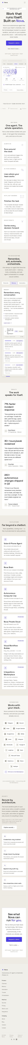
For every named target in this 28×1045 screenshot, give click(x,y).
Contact (4, 1028)
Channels (4, 983)
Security (4, 1002)
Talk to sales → (14, 945)
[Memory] (8, 376)
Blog (3, 1022)
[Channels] (4, 376)
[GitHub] (14, 1039)
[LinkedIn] (16, 1039)
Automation (5, 989)
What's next (5, 1008)
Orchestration (5, 995)
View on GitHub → (20, 90)
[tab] (4, 64)
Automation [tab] (22, 283)
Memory (4, 986)
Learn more (7, 323)
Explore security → (9, 827)
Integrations (5, 1011)
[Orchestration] (24, 376)
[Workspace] (20, 376)
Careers (4, 1025)
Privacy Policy (11, 1036)
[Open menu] (24, 2)
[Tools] (16, 376)
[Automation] (12, 376)
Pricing (3, 1005)
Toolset (4, 992)
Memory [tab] (14, 283)
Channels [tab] (5, 283)
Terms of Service (20, 1036)
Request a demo (14, 43)
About (3, 1019)
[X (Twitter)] (11, 1039)
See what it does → (14, 49)
